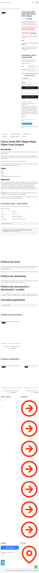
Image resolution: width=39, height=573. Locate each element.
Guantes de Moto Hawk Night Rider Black (11, 346)
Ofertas (26, 104)
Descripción (4, 134)
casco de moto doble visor (31, 107)
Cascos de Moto (7, 8)
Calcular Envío (30, 87)
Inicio (2, 8)
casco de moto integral (33, 108)
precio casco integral (33, 112)
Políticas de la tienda (14, 136)
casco (3, 151)
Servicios (21, 519)
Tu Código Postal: (25, 78)
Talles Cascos (24, 69)
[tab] (5, 134)
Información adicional (15, 134)
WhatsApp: (26, 63)
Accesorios (22, 499)
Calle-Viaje (17, 8)
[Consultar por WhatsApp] (35, 566)
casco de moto (28, 106)
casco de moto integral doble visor (27, 109)
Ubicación (4, 136)
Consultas (24, 136)
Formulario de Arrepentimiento (9, 547)
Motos (21, 418)
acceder (7, 231)
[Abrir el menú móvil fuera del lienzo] (37, 2)
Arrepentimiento (23, 194)
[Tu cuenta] (33, 2)
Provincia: (23, 82)
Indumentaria (22, 458)
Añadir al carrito (30, 96)
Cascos (21, 438)
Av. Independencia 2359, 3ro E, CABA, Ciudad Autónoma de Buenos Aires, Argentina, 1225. (15, 206)
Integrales (13, 8)
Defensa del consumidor (5, 557)
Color (23, 66)
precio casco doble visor (26, 112)
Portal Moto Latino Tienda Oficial (28, 119)
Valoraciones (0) (26, 134)
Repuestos (22, 479)
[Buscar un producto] (32, 2)
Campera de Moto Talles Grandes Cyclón (11, 390)
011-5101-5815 (27, 63)
